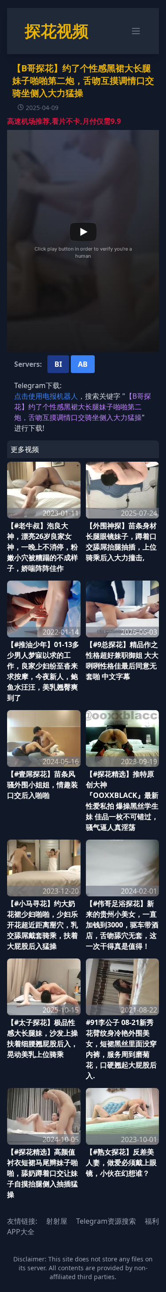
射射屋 (56, 1221)
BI (58, 364)
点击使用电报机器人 (46, 396)
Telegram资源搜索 (106, 1221)
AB (83, 364)
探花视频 (57, 31)
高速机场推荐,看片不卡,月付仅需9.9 (64, 121)
